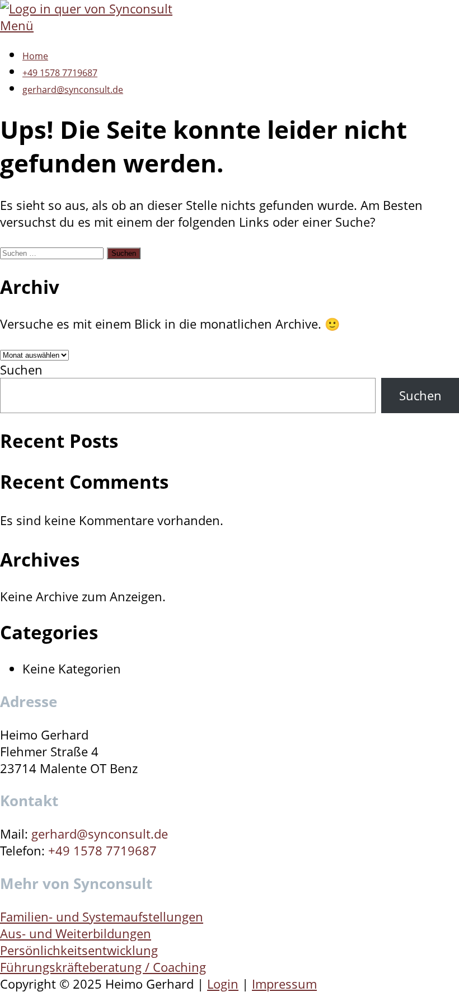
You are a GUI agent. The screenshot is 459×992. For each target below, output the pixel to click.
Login (222, 983)
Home (35, 56)
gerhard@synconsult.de (72, 89)
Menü (17, 25)
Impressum (284, 983)
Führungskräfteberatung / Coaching (103, 966)
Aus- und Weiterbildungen (75, 933)
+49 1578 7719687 (59, 73)
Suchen (21, 369)
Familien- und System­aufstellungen (101, 916)
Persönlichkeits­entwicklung (79, 950)
